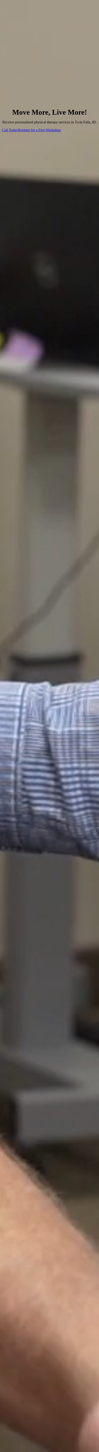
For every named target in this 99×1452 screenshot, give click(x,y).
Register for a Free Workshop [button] (39, 130)
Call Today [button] (10, 130)
